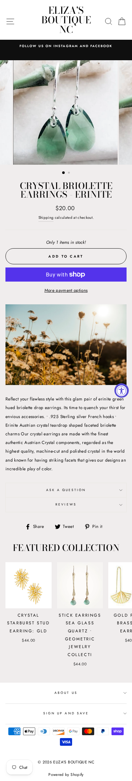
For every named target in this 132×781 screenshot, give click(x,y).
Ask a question (66, 490)
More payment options (66, 290)
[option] (66, 46)
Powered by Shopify (65, 774)
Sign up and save (66, 713)
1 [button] (63, 173)
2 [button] (69, 173)
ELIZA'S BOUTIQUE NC (66, 20)
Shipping (46, 217)
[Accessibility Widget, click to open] (121, 390)
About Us (65, 692)
